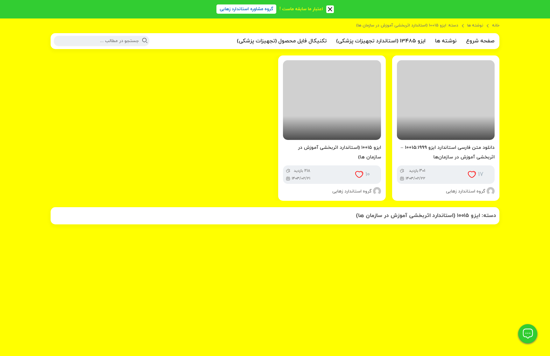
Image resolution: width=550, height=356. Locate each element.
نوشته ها (475, 25)
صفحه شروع (480, 41)
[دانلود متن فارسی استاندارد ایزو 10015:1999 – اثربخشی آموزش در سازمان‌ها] (446, 100)
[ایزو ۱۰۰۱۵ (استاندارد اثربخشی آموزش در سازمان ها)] (332, 100)
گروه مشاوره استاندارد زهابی (246, 9)
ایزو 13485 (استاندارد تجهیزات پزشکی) (381, 41)
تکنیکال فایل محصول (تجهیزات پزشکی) (282, 41)
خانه (495, 25)
